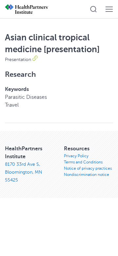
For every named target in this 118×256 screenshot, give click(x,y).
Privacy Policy (76, 156)
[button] (93, 9)
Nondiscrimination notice (86, 174)
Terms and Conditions (83, 162)
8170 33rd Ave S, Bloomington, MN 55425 (23, 172)
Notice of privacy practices (88, 168)
